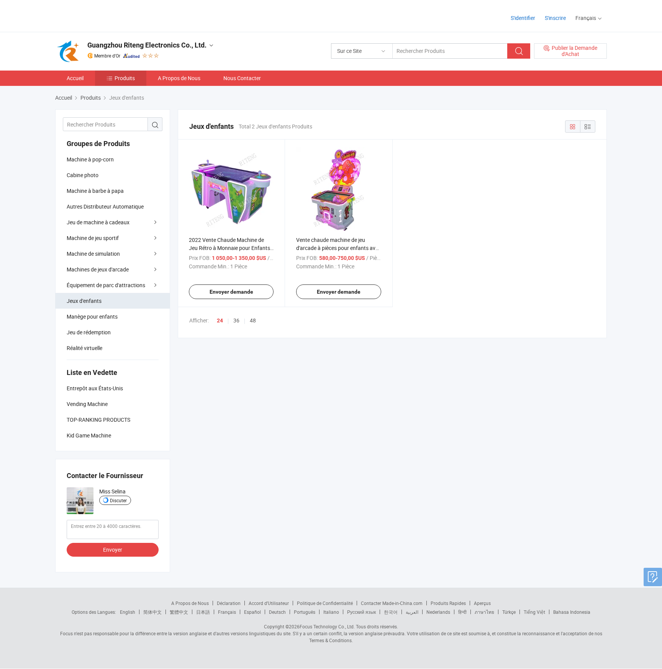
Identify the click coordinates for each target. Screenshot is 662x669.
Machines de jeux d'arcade (98, 269)
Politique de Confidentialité (325, 603)
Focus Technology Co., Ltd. (327, 626)
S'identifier (523, 17)
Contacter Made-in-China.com (392, 603)
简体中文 (152, 612)
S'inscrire (555, 17)
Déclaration (229, 603)
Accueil (75, 78)
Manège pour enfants (92, 316)
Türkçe (509, 612)
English (127, 612)
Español (252, 612)
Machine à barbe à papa (95, 190)
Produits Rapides (448, 603)
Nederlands (438, 612)
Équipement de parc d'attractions (106, 285)
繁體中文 (179, 612)
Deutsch (277, 612)
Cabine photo (82, 175)
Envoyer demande (231, 292)
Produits (125, 78)
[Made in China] (104, 15)
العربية (412, 612)
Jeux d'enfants (84, 300)
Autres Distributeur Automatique (105, 206)
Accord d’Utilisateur (269, 603)
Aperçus (482, 603)
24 (220, 320)
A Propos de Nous (179, 78)
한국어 (391, 612)
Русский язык (361, 612)
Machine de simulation (93, 253)
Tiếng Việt (534, 612)
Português (304, 612)
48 (253, 320)
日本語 (203, 612)
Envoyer (112, 549)
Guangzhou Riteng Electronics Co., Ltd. (146, 45)
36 (236, 320)
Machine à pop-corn (90, 159)
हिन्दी (462, 612)
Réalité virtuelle (84, 348)
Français (227, 612)
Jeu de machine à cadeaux (98, 222)
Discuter (118, 500)
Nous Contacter (242, 78)
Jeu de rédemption (89, 332)
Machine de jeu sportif (93, 238)
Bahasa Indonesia (571, 612)
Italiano (331, 612)
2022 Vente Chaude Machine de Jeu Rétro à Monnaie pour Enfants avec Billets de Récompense (229, 248)
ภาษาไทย (484, 612)
